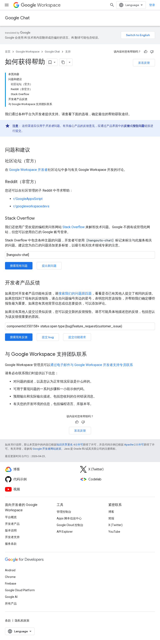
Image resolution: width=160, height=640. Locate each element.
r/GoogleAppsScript (27, 199)
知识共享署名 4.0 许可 (69, 444)
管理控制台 (64, 511)
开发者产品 (12, 523)
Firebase (10, 583)
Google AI (11, 596)
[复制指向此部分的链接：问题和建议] (34, 150)
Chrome (10, 577)
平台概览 (11, 517)
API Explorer (65, 531)
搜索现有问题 (19, 266)
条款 (8, 620)
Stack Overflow (73, 227)
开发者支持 (12, 537)
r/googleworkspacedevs (31, 206)
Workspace (49, 5)
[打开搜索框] (112, 4)
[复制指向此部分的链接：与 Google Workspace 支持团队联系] (91, 354)
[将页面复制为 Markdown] (63, 62)
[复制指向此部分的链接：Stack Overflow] (39, 218)
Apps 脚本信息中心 (69, 518)
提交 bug (48, 337)
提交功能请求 (77, 337)
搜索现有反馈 (19, 337)
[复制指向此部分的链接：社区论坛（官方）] (42, 161)
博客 (111, 511)
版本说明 (11, 530)
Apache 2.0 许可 (134, 444)
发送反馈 (144, 63)
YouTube (114, 531)
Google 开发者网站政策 (47, 448)
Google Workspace (27, 51)
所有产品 (11, 603)
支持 (68, 51)
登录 (152, 5)
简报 (111, 518)
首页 (7, 51)
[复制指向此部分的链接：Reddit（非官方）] (42, 182)
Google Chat (17, 18)
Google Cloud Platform (20, 590)
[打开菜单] (6, 5)
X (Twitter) (115, 525)
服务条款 (11, 543)
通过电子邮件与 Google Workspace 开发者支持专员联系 (91, 365)
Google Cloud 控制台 (70, 525)
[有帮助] (145, 52)
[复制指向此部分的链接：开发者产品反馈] (44, 283)
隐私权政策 (22, 620)
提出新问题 (49, 266)
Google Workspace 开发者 (28, 170)
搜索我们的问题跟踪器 (75, 293)
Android (10, 570)
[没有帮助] (152, 52)
